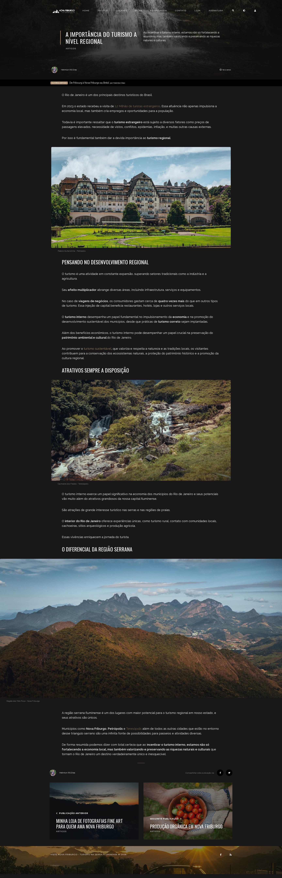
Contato (180, 10)
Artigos (103, 10)
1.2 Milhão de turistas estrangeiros (137, 106)
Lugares (121, 10)
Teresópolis (134, 728)
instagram (55, 865)
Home (85, 10)
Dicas (138, 10)
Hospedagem (158, 10)
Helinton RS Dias (69, 69)
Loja (198, 10)
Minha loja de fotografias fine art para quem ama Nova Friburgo (89, 823)
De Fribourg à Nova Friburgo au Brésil (97, 82)
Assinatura (216, 10)
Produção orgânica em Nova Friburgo (186, 826)
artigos (71, 48)
